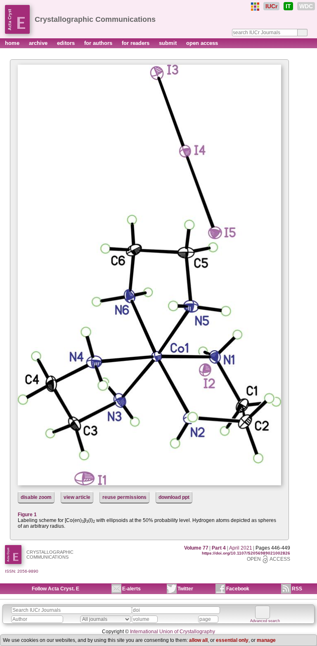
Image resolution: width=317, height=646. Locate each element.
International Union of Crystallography (172, 631)
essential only (232, 640)
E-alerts (131, 589)
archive (39, 43)
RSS (297, 589)
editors (66, 43)
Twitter (185, 589)
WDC (306, 6)
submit (168, 43)
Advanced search (265, 621)
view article (77, 497)
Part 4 (219, 548)
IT (288, 6)
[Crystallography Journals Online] (255, 6)
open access (202, 43)
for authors (99, 43)
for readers (136, 43)
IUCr (271, 6)
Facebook (237, 589)
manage (266, 640)
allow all (198, 640)
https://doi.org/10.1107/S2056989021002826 (246, 553)
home (13, 43)
